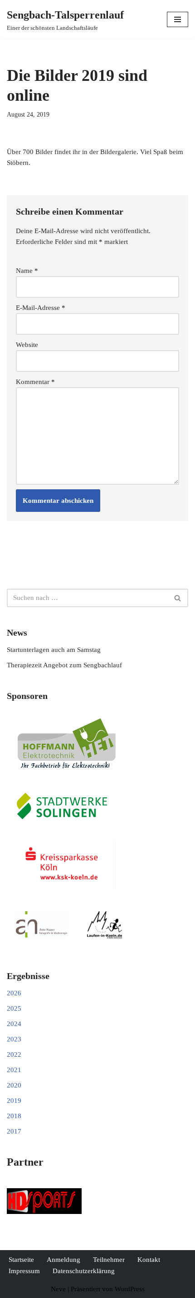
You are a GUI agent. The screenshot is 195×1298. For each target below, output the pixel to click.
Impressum (24, 1271)
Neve (58, 1289)
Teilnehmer (109, 1259)
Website (27, 344)
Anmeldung (63, 1259)
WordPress (130, 1289)
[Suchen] (178, 598)
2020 (14, 1085)
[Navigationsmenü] (177, 19)
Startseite (21, 1259)
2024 (14, 1023)
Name (27, 270)
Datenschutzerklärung (84, 1271)
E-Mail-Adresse (40, 307)
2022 (14, 1054)
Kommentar (35, 381)
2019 (14, 1100)
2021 (14, 1069)
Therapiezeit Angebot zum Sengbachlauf (64, 665)
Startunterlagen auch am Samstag (54, 649)
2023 (14, 1039)
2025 (14, 1008)
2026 (14, 993)
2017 (14, 1131)
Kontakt (148, 1259)
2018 (14, 1116)
